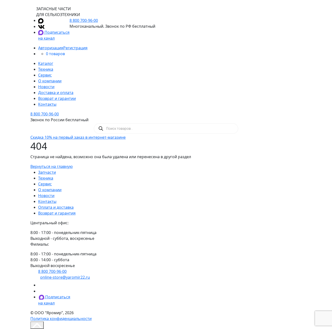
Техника (45, 69)
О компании (49, 81)
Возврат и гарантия (57, 213)
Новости (46, 86)
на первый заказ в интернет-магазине (78, 137)
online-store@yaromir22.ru (65, 277)
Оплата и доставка (56, 207)
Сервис (45, 75)
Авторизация (50, 48)
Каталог (45, 63)
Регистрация (75, 48)
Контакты (47, 104)
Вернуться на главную (51, 166)
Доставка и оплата (55, 92)
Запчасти (47, 172)
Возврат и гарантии (57, 98)
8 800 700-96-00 (84, 20)
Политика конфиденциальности (61, 318)
